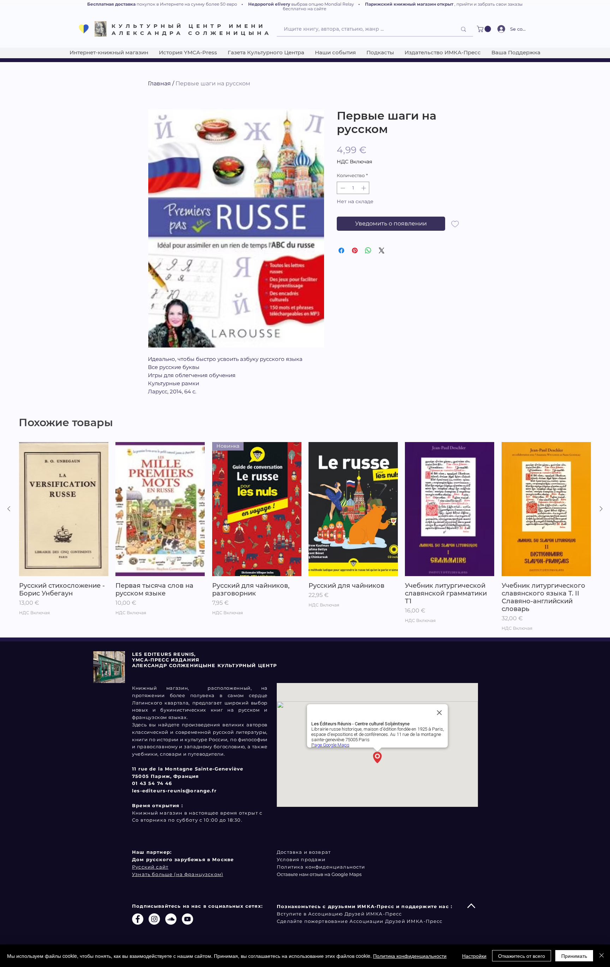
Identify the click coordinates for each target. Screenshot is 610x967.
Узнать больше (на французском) (177, 874)
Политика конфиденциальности (410, 955)
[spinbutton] (353, 188)
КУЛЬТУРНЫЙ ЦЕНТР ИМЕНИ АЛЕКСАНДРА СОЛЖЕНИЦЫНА (192, 29)
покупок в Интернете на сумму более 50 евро (187, 4)
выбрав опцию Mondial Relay (322, 4)
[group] (305, 537)
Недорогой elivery (269, 4)
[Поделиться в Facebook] (341, 250)
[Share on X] (381, 250)
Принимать (574, 955)
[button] (484, 29)
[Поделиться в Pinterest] (355, 250)
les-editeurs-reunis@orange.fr (174, 790)
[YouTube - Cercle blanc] (187, 919)
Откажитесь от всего (521, 955)
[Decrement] (342, 188)
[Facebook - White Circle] (137, 919)
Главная (159, 83)
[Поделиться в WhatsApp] (368, 250)
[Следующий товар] (601, 508)
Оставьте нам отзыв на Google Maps (319, 874)
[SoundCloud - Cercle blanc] (171, 919)
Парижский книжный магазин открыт (409, 4)
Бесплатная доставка (111, 4)
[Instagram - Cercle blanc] (154, 919)
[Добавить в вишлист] (455, 224)
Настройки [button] (474, 955)
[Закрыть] (601, 955)
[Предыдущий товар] (9, 508)
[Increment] (364, 188)
